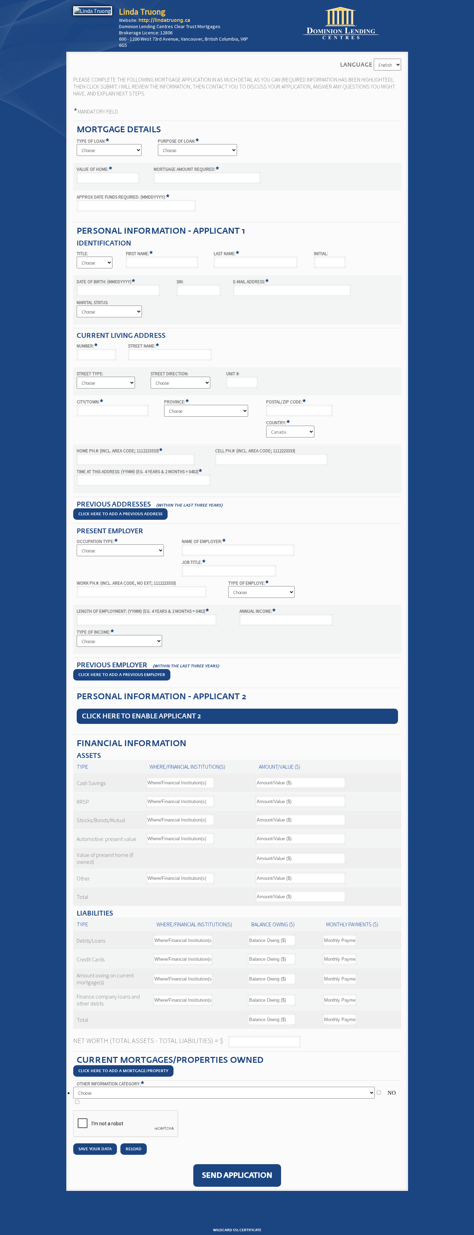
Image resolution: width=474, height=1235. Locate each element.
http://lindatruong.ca (164, 20)
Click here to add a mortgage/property (123, 1071)
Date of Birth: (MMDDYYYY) (106, 282)
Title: (82, 254)
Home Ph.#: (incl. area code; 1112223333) (120, 451)
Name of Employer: (204, 541)
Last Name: (226, 254)
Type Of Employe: (248, 583)
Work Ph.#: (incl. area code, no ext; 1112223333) (126, 583)
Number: (87, 346)
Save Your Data (95, 1149)
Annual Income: (257, 611)
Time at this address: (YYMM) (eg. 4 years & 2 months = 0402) (139, 472)
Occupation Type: (97, 541)
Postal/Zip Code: (286, 402)
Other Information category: (110, 1084)
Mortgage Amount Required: (186, 169)
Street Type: (90, 374)
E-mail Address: (251, 282)
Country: (278, 423)
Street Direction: (169, 374)
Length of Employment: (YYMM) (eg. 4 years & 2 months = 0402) (143, 611)
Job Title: (194, 562)
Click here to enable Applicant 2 (141, 716)
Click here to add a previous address (120, 514)
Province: (176, 402)
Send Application (237, 1175)
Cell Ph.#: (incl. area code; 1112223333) (255, 451)
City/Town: (90, 402)
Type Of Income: (95, 632)
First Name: (139, 254)
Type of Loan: (93, 141)
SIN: (180, 282)
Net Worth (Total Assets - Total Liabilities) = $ (148, 1040)
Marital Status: (92, 303)
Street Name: (143, 346)
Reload (134, 1149)
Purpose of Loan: (178, 141)
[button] (237, 1214)
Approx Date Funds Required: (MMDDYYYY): (123, 197)
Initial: (321, 254)
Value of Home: (94, 169)
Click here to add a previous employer (121, 675)
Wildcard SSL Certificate (237, 1230)
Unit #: (232, 374)
